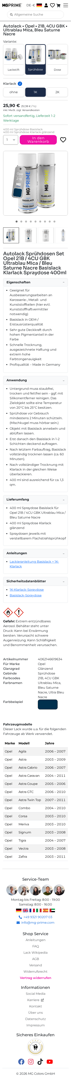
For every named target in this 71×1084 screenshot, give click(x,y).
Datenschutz (35, 1019)
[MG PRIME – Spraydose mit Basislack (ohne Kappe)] (63, 235)
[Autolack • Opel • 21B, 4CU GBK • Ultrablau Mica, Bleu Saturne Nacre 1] (16, 221)
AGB (35, 959)
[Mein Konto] (45, 5)
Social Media (35, 994)
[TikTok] (40, 1061)
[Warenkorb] (59, 5)
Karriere (33, 1000)
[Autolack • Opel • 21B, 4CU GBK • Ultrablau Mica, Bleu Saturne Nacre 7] (45, 221)
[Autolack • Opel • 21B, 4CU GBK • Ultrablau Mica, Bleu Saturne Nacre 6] (40, 221)
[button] (35, 183)
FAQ (35, 946)
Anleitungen (36, 940)
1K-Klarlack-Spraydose (27, 590)
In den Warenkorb (38, 140)
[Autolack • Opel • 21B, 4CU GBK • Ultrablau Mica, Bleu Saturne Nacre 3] (26, 221)
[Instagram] (31, 1061)
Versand (35, 965)
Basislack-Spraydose (26, 595)
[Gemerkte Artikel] (52, 5)
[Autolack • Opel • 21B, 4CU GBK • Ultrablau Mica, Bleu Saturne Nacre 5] (35, 221)
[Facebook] (21, 1061)
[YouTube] (50, 1061)
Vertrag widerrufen (35, 978)
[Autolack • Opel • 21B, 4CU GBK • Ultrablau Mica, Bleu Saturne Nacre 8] (49, 221)
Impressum (35, 1025)
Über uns (35, 1012)
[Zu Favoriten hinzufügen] (63, 140)
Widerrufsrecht (35, 971)
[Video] (54, 221)
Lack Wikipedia (35, 952)
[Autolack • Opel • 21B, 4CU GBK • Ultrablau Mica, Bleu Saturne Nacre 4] (30, 221)
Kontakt (35, 1006)
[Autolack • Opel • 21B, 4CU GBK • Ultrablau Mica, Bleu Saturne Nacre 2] (21, 221)
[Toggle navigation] (65, 5)
